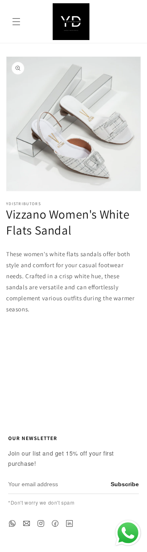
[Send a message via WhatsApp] (128, 533)
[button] (16, 22)
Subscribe (125, 484)
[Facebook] (55, 523)
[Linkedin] (69, 523)
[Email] (26, 523)
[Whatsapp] (12, 523)
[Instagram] (41, 523)
